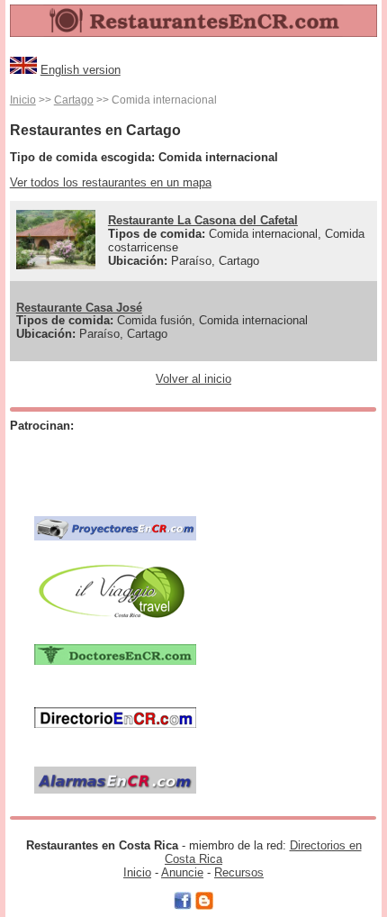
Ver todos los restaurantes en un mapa (111, 182)
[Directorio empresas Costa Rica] (115, 716)
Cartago (74, 100)
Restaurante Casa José (79, 307)
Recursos (239, 872)
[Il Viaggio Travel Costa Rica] (115, 590)
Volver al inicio (193, 379)
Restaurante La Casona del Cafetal (203, 220)
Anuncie (182, 872)
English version (80, 70)
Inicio (23, 100)
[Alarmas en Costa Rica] (115, 779)
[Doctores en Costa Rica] (115, 653)
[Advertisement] (139, 465)
